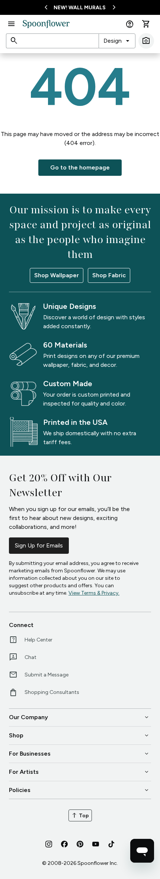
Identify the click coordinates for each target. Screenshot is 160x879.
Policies (79, 790)
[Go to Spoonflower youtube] (95, 844)
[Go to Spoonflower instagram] (49, 844)
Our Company (79, 717)
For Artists (79, 772)
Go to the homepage (80, 167)
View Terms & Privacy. (93, 593)
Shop (79, 735)
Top (80, 815)
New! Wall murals (80, 7)
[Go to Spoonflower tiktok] (111, 844)
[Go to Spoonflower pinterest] (80, 844)
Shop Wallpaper (56, 275)
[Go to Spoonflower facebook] (64, 844)
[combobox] (117, 40)
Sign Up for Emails (39, 545)
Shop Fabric (109, 275)
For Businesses (79, 754)
